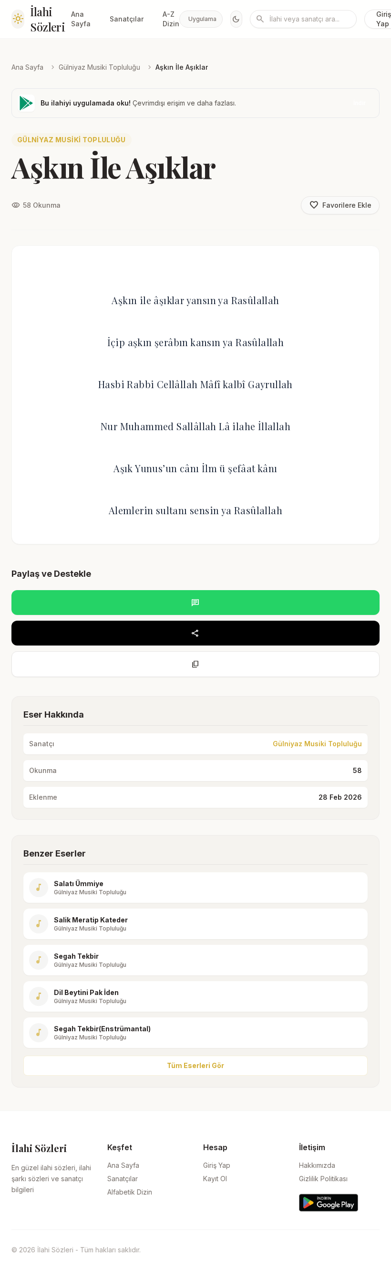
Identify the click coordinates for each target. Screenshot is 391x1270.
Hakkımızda (317, 1165)
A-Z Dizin (171, 19)
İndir (359, 102)
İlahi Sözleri (47, 19)
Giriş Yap (216, 1165)
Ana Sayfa (81, 19)
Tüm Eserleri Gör (195, 1065)
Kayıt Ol (215, 1179)
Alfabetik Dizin (129, 1192)
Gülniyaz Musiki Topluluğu (99, 67)
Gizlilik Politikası (323, 1179)
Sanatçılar (127, 19)
